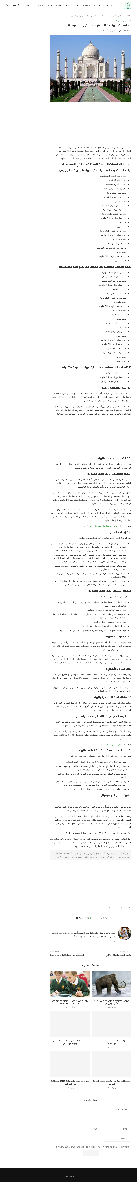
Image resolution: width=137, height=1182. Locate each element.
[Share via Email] (77, 918)
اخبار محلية (98, 5)
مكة (50, 5)
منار (120, 30)
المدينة (58, 5)
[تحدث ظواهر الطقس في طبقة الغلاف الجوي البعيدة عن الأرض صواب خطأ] (69, 1024)
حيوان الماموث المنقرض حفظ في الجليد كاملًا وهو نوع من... (111, 1002)
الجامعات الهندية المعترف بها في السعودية (117, 907)
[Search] (7, 5)
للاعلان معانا (29, 5)
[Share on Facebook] (85, 918)
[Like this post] (88, 918)
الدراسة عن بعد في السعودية (109, 744)
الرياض (87, 5)
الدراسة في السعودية (113, 15)
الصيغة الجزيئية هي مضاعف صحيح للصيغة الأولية (112, 1082)
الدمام (67, 5)
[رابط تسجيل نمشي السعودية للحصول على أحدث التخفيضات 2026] (69, 984)
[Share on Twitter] (82, 918)
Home (129, 15)
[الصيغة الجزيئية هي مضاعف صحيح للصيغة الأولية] (111, 1064)
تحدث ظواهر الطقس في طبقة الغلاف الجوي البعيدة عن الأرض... (70, 1042)
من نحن (41, 5)
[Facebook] (18, 5)
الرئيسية (109, 5)
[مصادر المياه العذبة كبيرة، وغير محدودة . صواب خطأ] (111, 1024)
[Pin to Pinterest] (80, 918)
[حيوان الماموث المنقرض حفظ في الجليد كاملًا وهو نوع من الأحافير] (111, 984)
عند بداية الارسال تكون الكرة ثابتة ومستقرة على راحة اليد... (70, 1082)
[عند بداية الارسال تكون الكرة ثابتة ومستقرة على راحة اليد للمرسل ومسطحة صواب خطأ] (69, 1064)
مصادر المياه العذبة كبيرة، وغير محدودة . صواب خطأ (112, 1042)
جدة (77, 5)
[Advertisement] (90, 126)
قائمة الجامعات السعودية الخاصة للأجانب (100, 526)
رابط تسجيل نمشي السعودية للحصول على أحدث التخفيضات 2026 (70, 1002)
